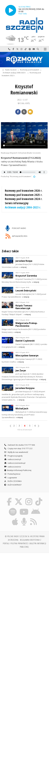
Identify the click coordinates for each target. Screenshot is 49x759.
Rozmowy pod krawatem (29, 70)
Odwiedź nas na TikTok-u (26, 49)
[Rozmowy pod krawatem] (24, 59)
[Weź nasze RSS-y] (33, 518)
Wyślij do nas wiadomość (34, 49)
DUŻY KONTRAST (14, 485)
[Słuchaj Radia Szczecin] (10, 10)
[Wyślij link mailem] (30, 112)
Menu (45, 49)
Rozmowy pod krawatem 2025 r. (24, 195)
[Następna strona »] (38, 426)
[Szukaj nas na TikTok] (39, 498)
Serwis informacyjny (17, 203)
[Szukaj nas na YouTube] (24, 508)
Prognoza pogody (15, 456)
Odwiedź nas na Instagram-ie (21, 49)
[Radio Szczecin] (24, 25)
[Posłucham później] (34, 176)
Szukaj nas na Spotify (30, 49)
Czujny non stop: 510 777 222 (20, 448)
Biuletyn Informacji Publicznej (19, 470)
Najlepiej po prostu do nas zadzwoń (9, 49)
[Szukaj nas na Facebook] (9, 498)
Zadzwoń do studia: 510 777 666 (21, 445)
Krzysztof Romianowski (24, 89)
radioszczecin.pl (14, 459)
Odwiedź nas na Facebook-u (13, 49)
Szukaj (38, 49)
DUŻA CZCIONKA (14, 481)
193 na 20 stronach (24, 430)
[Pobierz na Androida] (36, 508)
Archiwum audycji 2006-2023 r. (14, 73)
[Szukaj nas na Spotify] (12, 508)
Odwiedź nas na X (17, 49)
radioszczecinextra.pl (16, 463)
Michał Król (24, 103)
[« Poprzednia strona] (10, 426)
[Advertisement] (24, 580)
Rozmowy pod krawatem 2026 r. (24, 190)
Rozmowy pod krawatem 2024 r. (24, 199)
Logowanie (12, 477)
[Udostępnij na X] (24, 112)
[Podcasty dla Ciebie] (24, 518)
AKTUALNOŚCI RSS (19, 236)
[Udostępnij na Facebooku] (18, 112)
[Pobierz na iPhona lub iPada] (15, 518)
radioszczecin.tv (14, 466)
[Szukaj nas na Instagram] (29, 498)
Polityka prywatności (19, 543)
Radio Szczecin (11, 70)
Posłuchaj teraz (13, 474)
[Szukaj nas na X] (18, 498)
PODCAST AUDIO (19, 228)
